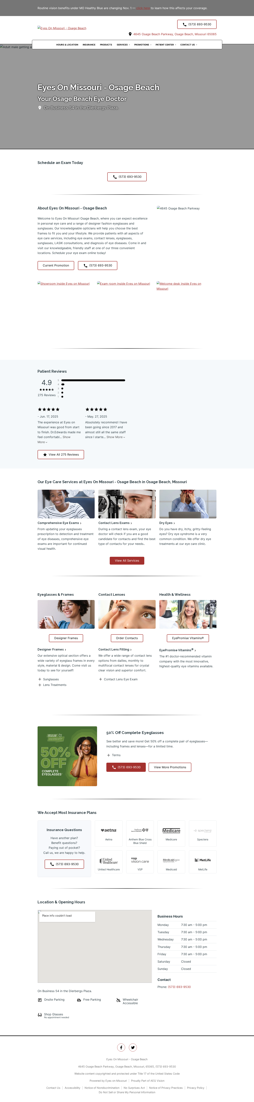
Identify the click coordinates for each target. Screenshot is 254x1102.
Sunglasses (51, 679)
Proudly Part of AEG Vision (147, 1080)
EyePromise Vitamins (176, 650)
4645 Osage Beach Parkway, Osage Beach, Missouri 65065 (174, 34)
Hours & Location (67, 44)
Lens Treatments (54, 685)
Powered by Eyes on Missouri (108, 1080)
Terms (116, 755)
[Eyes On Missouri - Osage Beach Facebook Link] (121, 1047)
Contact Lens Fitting (113, 649)
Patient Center (165, 44)
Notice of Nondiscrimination (102, 1087)
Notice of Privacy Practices (166, 1087)
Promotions (141, 44)
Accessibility (72, 1087)
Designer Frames (51, 649)
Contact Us (187, 44)
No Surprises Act (134, 1087)
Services (122, 44)
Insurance (89, 44)
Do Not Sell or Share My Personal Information (127, 1092)
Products (106, 44)
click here (143, 8)
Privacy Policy (195, 1087)
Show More (115, 437)
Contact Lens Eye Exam (121, 679)
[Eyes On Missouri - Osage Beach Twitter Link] (133, 1047)
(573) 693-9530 (179, 987)
